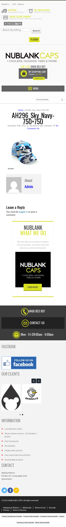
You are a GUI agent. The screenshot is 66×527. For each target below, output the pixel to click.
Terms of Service (19, 510)
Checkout (39, 78)
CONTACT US (37, 322)
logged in (23, 212)
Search (61, 99)
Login (34, 39)
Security (52, 508)
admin (29, 186)
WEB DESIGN (61, 522)
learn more (32, 287)
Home (20, 110)
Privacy (6, 510)
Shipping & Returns (11, 508)
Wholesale (27, 508)
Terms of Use (40, 508)
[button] (33, 381)
